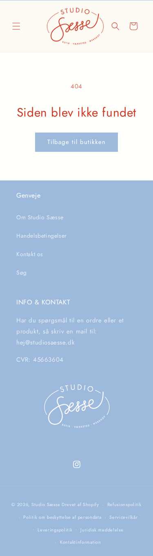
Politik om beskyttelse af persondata (62, 517)
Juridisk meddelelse (101, 530)
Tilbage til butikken (76, 141)
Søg (21, 272)
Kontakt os (29, 254)
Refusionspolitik (124, 504)
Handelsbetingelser (41, 236)
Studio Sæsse (45, 504)
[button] (16, 26)
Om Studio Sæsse (40, 217)
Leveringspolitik (55, 530)
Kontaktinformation (80, 542)
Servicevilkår (123, 517)
